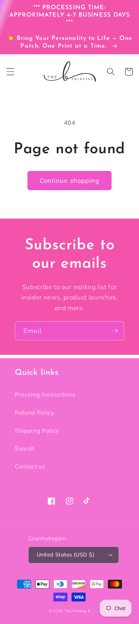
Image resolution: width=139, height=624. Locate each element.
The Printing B (77, 611)
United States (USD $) (66, 554)
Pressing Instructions (45, 394)
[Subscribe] (115, 330)
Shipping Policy (37, 430)
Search (25, 448)
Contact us (30, 466)
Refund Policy (34, 412)
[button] (10, 71)
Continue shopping (70, 180)
